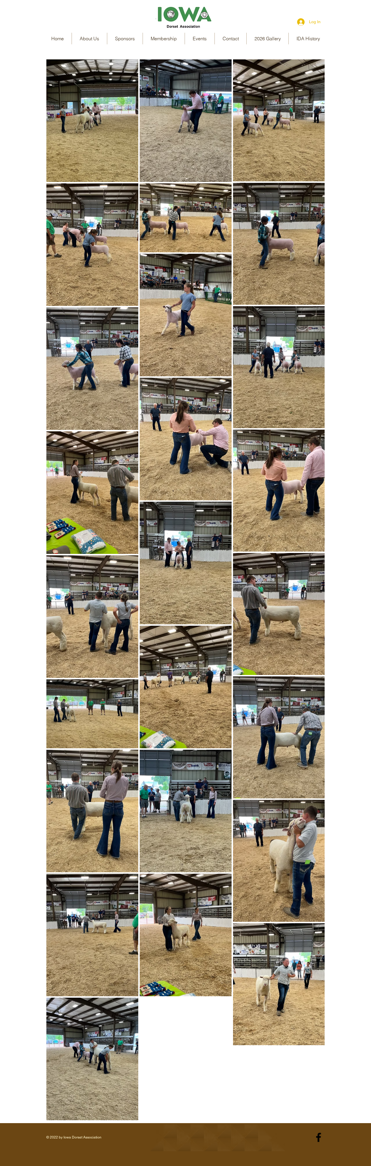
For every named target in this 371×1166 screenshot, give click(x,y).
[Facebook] (318, 1137)
